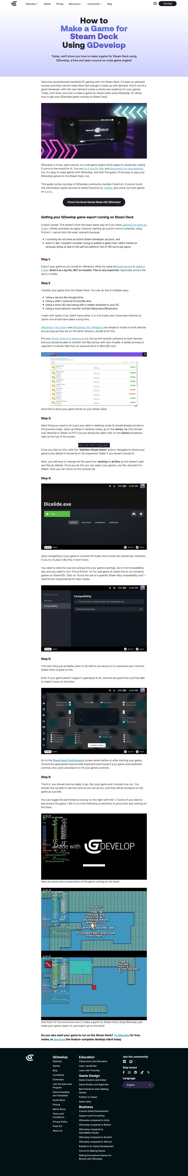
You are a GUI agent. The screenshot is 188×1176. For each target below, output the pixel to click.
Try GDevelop (121, 1035)
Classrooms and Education (93, 1061)
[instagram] (129, 1072)
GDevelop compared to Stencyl (95, 1141)
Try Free (167, 3)
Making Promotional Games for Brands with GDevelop (95, 1157)
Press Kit (57, 1126)
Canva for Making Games (92, 1150)
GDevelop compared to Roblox (95, 1124)
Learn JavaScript (88, 1065)
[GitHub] (155, 3)
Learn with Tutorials (89, 1070)
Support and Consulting (91, 1115)
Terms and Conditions (58, 1115)
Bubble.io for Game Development (96, 1146)
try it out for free (93, 168)
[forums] (131, 1061)
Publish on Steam (88, 1097)
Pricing (59, 3)
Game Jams (85, 1101)
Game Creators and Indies (92, 1079)
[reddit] (135, 1072)
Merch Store (59, 1109)
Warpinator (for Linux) (54, 327)
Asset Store (59, 1100)
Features (57, 1061)
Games (47, 3)
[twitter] (148, 1072)
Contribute (58, 1074)
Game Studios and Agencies (94, 1084)
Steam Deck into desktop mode (70, 338)
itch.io (48, 191)
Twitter (108, 188)
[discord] (124, 1061)
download (59, 1039)
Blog (109, 3)
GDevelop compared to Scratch (95, 1137)
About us (57, 1130)
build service (125, 266)
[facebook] (124, 1072)
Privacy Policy (60, 1121)
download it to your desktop (126, 168)
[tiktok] (142, 1072)
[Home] (14, 3)
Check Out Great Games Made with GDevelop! (94, 202)
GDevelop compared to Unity (94, 1120)
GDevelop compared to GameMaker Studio (91, 1131)
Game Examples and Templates (61, 1093)
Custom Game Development (94, 1111)
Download (58, 1079)
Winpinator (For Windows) (88, 327)
